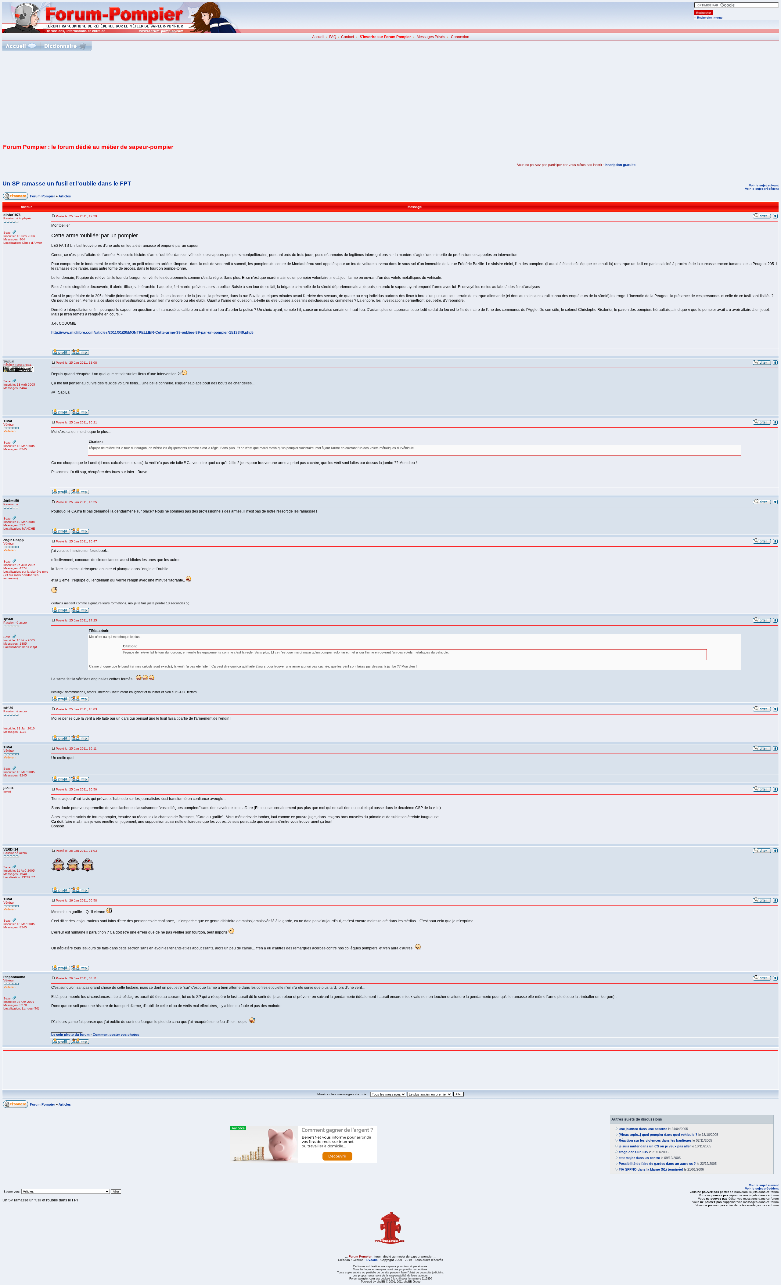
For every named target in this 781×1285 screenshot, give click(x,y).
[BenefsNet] (303, 1161)
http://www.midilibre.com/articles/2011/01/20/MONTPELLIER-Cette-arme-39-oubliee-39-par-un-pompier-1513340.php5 (152, 332)
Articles (65, 196)
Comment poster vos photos (116, 1034)
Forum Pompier (42, 196)
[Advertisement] (390, 96)
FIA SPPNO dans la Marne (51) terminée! (651, 1169)
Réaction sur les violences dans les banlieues (655, 1140)
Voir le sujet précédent (762, 188)
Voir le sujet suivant (764, 185)
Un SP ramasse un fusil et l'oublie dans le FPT (66, 183)
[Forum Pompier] (121, 31)
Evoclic (372, 1260)
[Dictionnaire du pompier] (65, 46)
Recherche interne (709, 17)
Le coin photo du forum (70, 1034)
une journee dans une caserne (643, 1129)
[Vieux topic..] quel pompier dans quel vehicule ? (658, 1134)
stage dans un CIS (633, 1152)
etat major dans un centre (639, 1158)
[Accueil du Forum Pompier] (21, 46)
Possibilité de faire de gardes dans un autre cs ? (657, 1163)
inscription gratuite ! (621, 165)
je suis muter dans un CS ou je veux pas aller (655, 1146)
